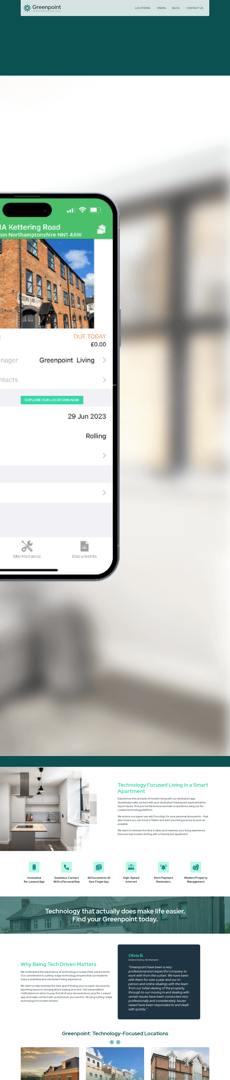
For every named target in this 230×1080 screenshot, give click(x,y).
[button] (112, 1042)
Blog (176, 8)
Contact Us (194, 8)
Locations (142, 8)
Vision (161, 8)
